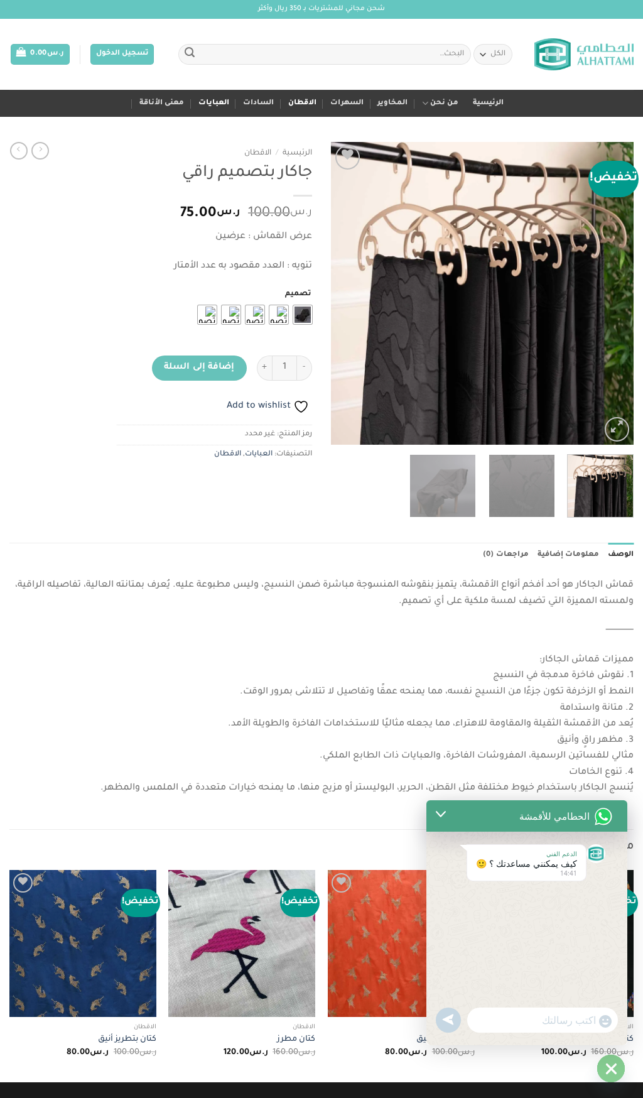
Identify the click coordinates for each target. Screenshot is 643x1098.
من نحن (444, 103)
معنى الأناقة (161, 103)
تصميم (298, 294)
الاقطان (302, 103)
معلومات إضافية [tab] (568, 555)
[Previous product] (19, 151)
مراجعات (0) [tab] (505, 555)
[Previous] (611, 293)
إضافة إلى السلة (199, 367)
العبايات (213, 103)
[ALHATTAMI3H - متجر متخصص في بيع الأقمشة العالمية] (584, 54)
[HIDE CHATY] (611, 1068)
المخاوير (392, 103)
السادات (258, 103)
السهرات (347, 103)
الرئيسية (488, 103)
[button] (122, 54)
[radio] (302, 314)
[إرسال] (189, 54)
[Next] (343, 293)
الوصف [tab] (621, 555)
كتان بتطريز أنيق (127, 1039)
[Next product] (40, 151)
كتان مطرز (296, 1039)
